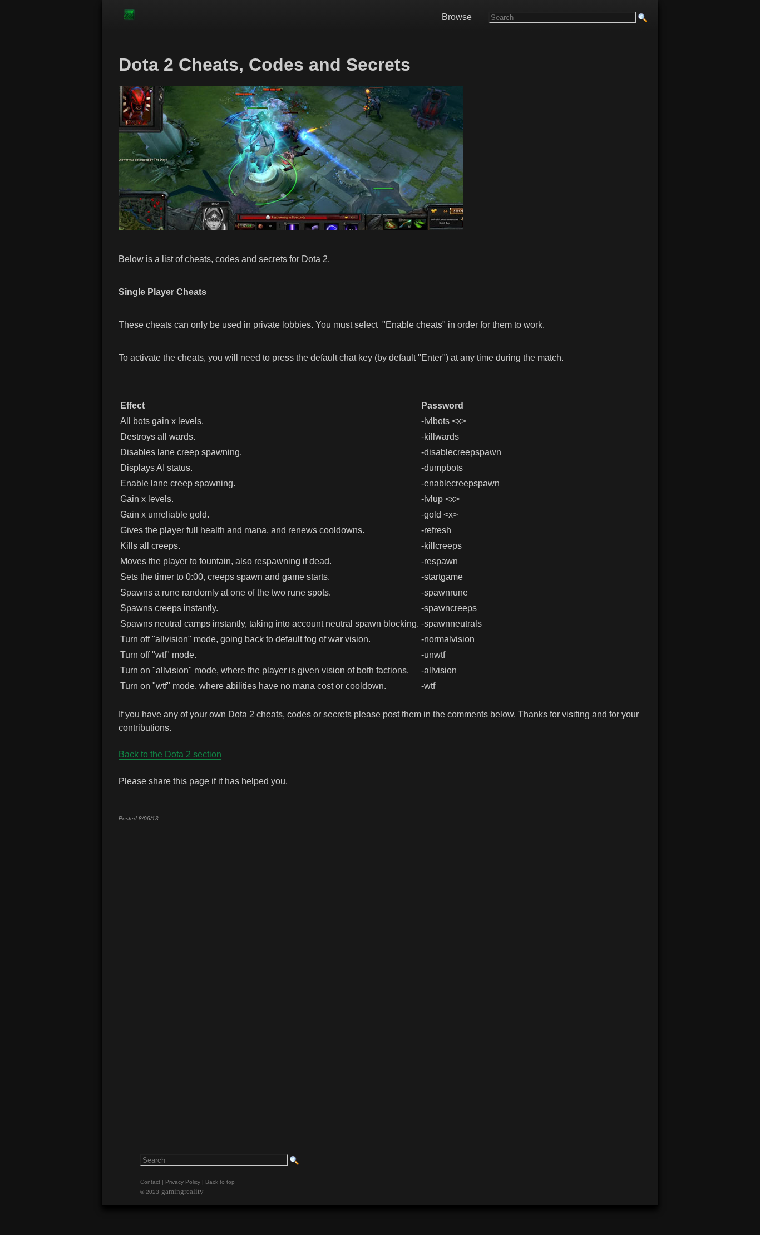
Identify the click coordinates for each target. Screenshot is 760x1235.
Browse (457, 17)
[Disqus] (383, 969)
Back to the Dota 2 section (170, 754)
